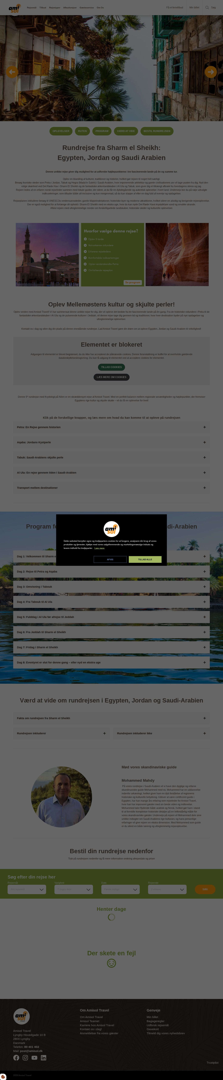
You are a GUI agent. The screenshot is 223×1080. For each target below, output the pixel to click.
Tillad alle (145, 559)
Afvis (110, 559)
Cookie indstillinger (74, 559)
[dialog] (111, 540)
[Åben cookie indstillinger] (3, 1077)
